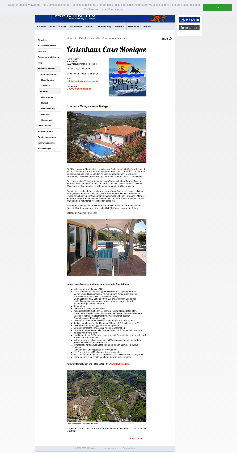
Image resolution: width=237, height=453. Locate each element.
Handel (89, 26)
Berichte (42, 51)
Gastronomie (76, 26)
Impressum (110, 448)
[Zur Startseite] (170, 39)
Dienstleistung (104, 26)
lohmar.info (72, 38)
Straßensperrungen (47, 137)
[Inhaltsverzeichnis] (166, 39)
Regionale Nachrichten (48, 57)
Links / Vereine (44, 126)
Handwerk (120, 26)
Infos (52, 26)
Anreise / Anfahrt (45, 131)
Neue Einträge (47, 80)
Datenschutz (129, 448)
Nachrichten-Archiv (47, 46)
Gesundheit (133, 26)
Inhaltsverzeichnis (46, 143)
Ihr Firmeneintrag (49, 74)
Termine (147, 26)
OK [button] (217, 7)
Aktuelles (41, 26)
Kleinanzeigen (44, 149)
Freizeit (62, 26)
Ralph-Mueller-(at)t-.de (84, 81)
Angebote (45, 86)
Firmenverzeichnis (46, 69)
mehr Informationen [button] (112, 9)
